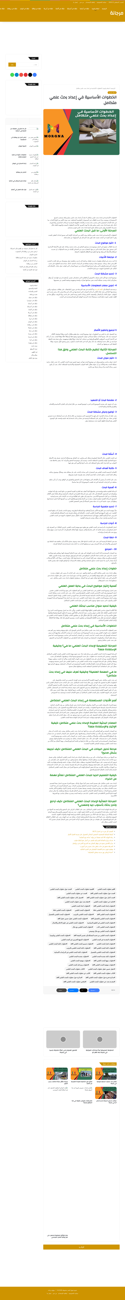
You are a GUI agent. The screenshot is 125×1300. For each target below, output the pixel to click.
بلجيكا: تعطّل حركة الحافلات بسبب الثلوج (58, 1082)
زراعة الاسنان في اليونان (19, 163)
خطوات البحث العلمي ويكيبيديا (59, 935)
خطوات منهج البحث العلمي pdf (104, 961)
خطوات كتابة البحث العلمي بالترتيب (77, 948)
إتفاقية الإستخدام (90, 2)
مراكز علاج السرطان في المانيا (17, 181)
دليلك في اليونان (24, 8)
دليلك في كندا (33, 340)
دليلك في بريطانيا (12, 8)
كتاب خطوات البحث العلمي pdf (104, 973)
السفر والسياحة (32, 291)
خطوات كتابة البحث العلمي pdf (104, 948)
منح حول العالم (33, 358)
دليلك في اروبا (33, 318)
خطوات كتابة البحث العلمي (57, 944)
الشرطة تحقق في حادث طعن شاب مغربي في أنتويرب (96, 846)
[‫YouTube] (21, 75)
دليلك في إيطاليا (36, 8)
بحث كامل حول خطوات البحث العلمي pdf (100, 898)
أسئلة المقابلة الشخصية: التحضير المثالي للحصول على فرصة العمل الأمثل (90, 834)
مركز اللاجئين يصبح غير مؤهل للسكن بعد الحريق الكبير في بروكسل (92, 843)
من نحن (82, 2)
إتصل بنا (75, 2)
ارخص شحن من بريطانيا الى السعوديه (18, 138)
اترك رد (81, 1247)
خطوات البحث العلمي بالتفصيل (59, 914)
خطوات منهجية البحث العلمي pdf (103, 965)
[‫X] (30, 75)
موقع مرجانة (51, 1290)
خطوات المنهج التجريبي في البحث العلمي (74, 940)
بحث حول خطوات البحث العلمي (60, 889)
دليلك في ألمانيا (60, 8)
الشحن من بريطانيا (21, 172)
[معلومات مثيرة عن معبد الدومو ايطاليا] (33, 157)
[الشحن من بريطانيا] (33, 174)
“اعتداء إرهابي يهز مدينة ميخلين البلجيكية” (100, 852)
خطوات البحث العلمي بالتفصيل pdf (102, 919)
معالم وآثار (34, 355)
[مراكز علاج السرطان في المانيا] (33, 183)
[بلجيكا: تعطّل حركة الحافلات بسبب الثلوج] (57, 1074)
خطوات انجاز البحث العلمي (105, 944)
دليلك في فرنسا (32, 337)
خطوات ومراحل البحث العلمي (78, 965)
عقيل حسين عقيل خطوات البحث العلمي (101, 969)
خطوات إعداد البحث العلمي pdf (104, 906)
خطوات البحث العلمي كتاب (105, 927)
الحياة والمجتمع (33, 288)
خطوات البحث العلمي (82, 910)
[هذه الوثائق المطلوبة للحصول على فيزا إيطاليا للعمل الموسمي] (57, 1160)
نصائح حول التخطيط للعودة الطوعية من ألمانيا (81, 1082)
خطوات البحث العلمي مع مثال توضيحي (101, 931)
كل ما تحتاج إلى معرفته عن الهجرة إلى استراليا (18, 129)
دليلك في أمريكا (48, 8)
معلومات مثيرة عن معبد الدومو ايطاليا (19, 156)
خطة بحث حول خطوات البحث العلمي (77, 902)
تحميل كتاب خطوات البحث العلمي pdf (70, 898)
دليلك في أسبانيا (84, 8)
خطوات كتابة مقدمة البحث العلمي (103, 956)
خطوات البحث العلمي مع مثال (82, 927)
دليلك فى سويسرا (32, 300)
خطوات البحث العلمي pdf (105, 914)
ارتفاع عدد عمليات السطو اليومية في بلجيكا (107, 1082)
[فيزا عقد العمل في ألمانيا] (33, 192)
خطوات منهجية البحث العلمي (80, 961)
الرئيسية (104, 8)
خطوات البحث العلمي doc (61, 910)
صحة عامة (34, 346)
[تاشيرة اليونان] (33, 148)
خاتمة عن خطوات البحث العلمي (104, 902)
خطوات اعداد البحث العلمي (80, 906)
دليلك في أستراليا (72, 8)
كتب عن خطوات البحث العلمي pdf (78, 973)
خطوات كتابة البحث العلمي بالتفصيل (102, 952)
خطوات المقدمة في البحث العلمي (103, 940)
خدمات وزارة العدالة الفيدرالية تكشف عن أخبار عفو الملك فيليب (93, 840)
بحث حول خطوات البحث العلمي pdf (102, 893)
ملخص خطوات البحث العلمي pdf (74, 982)
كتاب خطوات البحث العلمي (75, 969)
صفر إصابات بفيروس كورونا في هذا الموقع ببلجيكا (82, 1102)
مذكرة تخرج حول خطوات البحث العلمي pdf (100, 977)
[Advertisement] (62, 37)
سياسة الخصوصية (101, 2)
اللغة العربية (99, 289)
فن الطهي (34, 352)
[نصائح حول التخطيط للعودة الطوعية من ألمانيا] (81, 1074)
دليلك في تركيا (33, 331)
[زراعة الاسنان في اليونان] (33, 166)
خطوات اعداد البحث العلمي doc (103, 910)
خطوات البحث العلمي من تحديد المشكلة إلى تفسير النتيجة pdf (94, 935)
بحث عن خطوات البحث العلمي (76, 893)
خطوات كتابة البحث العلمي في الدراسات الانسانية (70, 952)
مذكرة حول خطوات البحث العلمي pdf (69, 977)
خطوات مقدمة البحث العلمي (78, 956)
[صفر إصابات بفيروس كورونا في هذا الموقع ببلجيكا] (81, 1093)
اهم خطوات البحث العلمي (106, 889)
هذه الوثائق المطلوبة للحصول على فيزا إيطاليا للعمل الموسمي (57, 1236)
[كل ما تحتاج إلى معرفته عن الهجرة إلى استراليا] (33, 131)
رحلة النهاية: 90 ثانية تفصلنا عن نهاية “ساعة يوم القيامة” (96, 837)
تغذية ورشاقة (33, 294)
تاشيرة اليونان (22, 146)
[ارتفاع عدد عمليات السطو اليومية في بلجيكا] (106, 1074)
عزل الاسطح (33, 349)
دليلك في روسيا (32, 334)
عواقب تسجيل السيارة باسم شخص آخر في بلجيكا (106, 1102)
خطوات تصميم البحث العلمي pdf (81, 944)
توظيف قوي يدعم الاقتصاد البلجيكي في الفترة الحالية (96, 849)
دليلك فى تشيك (33, 297)
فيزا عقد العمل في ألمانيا (18, 189)
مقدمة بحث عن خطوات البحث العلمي (102, 982)
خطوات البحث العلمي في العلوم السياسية (100, 923)
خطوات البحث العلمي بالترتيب (83, 914)
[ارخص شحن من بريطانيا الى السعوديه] (33, 140)
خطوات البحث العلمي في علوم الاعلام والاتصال (67, 923)
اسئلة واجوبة (95, 8)
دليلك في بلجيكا (32, 328)
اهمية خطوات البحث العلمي (84, 889)
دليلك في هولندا (32, 343)
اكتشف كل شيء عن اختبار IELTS (103, 831)
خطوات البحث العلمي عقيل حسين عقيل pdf (72, 919)
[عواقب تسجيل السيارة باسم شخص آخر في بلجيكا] (106, 1093)
